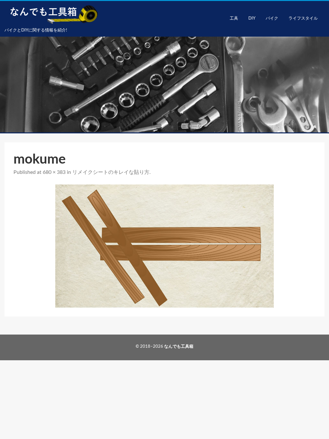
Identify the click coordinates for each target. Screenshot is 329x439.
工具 (234, 18)
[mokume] (164, 246)
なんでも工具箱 (178, 347)
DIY (251, 18)
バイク (272, 18)
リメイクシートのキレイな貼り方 (110, 172)
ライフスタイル (303, 18)
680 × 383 (54, 172)
